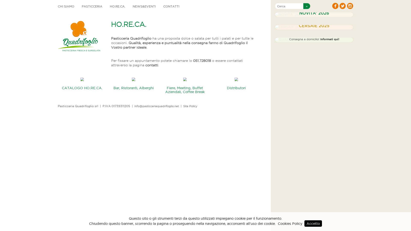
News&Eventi (144, 6)
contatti (151, 65)
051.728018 (202, 60)
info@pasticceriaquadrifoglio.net (156, 106)
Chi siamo (66, 6)
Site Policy (190, 106)
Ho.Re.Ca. (117, 6)
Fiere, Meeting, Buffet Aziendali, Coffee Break (185, 90)
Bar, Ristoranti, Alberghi (133, 88)
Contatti (171, 6)
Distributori (236, 88)
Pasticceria (92, 6)
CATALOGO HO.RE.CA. (82, 88)
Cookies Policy (290, 223)
